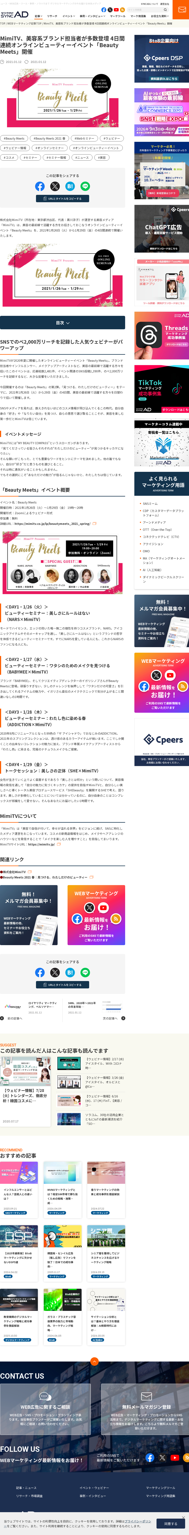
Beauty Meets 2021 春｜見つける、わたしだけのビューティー (45, 877)
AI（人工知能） (153, 570)
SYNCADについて (149, 4)
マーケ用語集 (138, 16)
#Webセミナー (84, 138)
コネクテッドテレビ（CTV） (162, 536)
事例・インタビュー (91, 16)
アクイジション (153, 544)
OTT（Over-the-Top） (158, 529)
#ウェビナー (112, 138)
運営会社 (164, 4)
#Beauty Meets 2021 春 (49, 138)
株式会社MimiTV (14, 872)
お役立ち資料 (158, 16)
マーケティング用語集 (160, 1496)
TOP (2, 23)
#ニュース (82, 157)
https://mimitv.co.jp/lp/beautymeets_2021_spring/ (52, 523)
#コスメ (9, 157)
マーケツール (118, 16)
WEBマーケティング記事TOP (24, 23)
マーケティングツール (160, 1487)
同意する (171, 1523)
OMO (146, 551)
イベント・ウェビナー (94, 1487)
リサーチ (52, 16)
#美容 (102, 157)
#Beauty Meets (14, 138)
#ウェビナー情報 (15, 148)
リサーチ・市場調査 (29, 1496)
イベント (67, 16)
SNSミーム (150, 503)
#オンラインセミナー (49, 148)
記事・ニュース (26, 1487)
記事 (37, 16)
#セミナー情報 (56, 157)
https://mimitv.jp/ (41, 844)
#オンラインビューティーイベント (96, 148)
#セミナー (30, 157)
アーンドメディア (154, 522)
